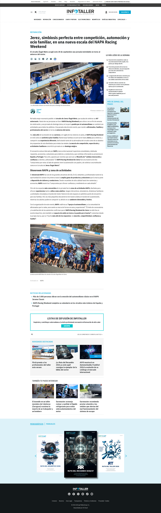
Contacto (54, 501)
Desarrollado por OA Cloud (80, 508)
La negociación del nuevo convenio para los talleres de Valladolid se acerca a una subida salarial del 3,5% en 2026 (118, 77)
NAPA (42, 281)
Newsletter (125, 12)
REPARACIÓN (47, 19)
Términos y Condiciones (90, 501)
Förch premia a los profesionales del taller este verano (41, 364)
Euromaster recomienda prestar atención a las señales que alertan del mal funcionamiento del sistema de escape (89, 406)
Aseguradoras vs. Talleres (84, 1)
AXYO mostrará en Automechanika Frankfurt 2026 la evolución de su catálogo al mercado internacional (90, 367)
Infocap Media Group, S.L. (83, 505)
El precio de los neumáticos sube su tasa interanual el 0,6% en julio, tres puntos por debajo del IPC (117, 61)
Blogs (65, 1)
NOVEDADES (37, 19)
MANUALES (50, 424)
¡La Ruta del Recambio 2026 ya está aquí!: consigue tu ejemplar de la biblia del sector (66, 366)
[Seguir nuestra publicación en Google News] (55, 59)
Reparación (36, 32)
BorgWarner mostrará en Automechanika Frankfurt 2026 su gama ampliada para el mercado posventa (116, 92)
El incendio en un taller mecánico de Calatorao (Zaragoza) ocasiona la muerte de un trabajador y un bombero (42, 406)
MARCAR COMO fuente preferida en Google (118, 1)
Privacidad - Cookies (103, 501)
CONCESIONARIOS (58, 19)
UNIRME (67, 326)
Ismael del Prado (39, 111)
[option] (80, 454)
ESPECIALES (122, 19)
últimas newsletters (73, 5)
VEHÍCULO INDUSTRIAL (109, 19)
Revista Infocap (60, 5)
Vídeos (60, 1)
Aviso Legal (69, 501)
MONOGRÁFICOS (36, 424)
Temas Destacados (35, 1)
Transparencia (78, 501)
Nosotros (61, 501)
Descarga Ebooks (88, 5)
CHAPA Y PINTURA (71, 19)
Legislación (45, 1)
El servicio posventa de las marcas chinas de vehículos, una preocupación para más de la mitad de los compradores (118, 69)
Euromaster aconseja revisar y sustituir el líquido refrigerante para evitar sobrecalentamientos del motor (66, 406)
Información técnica (97, 1)
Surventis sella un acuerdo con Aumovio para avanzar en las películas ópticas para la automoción (118, 84)
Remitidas (53, 1)
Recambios (72, 1)
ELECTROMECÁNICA (84, 19)
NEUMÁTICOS (96, 19)
